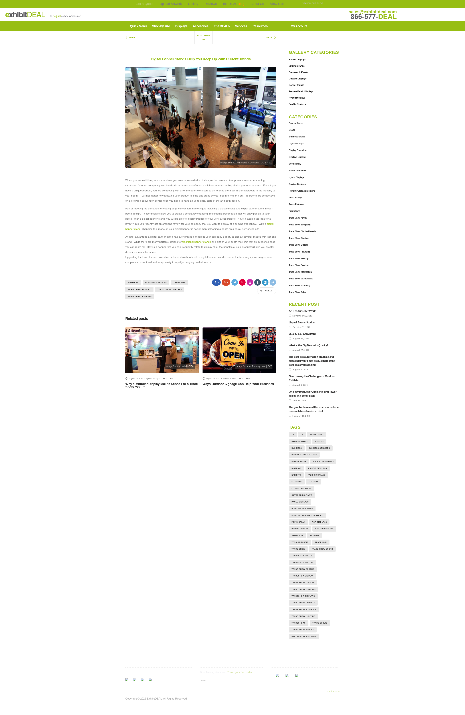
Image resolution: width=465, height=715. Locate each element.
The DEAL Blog (182, 691)
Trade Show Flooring (298, 258)
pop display (298, 522)
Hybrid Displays (297, 98)
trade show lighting (303, 616)
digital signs (299, 461)
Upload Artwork (171, 4)
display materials (323, 461)
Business (133, 282)
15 (302, 435)
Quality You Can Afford (302, 333)
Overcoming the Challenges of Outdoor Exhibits (312, 378)
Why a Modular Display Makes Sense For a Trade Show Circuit (161, 385)
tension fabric (300, 542)
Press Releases (296, 204)
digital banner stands (304, 455)
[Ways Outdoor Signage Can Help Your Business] (239, 350)
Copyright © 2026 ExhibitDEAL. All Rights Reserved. (156, 698)
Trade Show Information (300, 272)
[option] (162, 358)
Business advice (297, 136)
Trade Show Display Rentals (302, 231)
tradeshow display (303, 576)
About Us (257, 4)
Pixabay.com (259, 366)
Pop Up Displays (297, 104)
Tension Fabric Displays (301, 91)
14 (293, 435)
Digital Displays (296, 143)
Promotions (294, 211)
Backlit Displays (297, 59)
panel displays (300, 502)
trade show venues (303, 630)
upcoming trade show (304, 636)
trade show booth (322, 549)
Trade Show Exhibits (139, 296)
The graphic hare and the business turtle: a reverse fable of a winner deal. (313, 409)
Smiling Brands (297, 66)
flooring (297, 482)
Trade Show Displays (170, 289)
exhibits (296, 475)
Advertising (317, 435)
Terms (236, 691)
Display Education (297, 150)
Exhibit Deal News (297, 170)
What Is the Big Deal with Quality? (308, 345)
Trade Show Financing (299, 252)
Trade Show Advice (298, 218)
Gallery (193, 4)
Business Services (156, 282)
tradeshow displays (303, 596)
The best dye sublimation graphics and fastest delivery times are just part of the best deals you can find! (312, 360)
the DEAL (233, 4)
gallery (313, 482)
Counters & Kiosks (298, 72)
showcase (297, 535)
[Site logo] (31, 14)
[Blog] (203, 37)
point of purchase (302, 509)
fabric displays (317, 475)
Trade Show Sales (297, 292)
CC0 (270, 366)
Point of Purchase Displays (302, 191)
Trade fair (179, 282)
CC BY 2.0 (266, 162)
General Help (276, 691)
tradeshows (299, 623)
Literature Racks (302, 488)
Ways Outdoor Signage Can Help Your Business (238, 384)
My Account (333, 691)
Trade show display (139, 289)
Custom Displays (298, 78)
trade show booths (303, 569)
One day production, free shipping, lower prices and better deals (312, 393)
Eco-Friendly (295, 164)
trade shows (319, 623)
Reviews (211, 4)
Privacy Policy (254, 691)
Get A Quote (131, 691)
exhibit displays (317, 468)
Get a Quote (144, 4)
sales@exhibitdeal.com (373, 11)
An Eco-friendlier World (302, 311)
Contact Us (220, 691)
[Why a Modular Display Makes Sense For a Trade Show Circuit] (162, 350)
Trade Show (298, 549)
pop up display (300, 529)
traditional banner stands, (197, 241)
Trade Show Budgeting (299, 224)
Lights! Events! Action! (302, 322)
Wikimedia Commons (247, 162)
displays (297, 468)
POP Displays (295, 197)
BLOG (292, 130)
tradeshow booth (302, 556)
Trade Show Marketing (299, 285)
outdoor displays (302, 495)
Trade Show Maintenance (301, 278)
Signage (314, 535)
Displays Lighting (297, 157)
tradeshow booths (303, 562)
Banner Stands (296, 85)
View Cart (277, 4)
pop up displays (324, 529)
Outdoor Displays (297, 184)
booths (319, 441)
